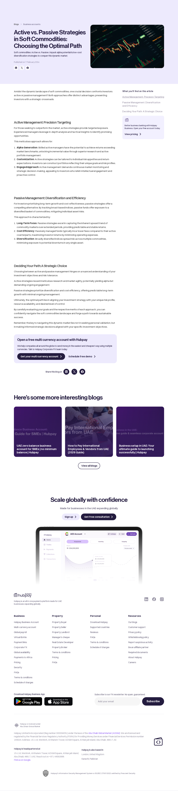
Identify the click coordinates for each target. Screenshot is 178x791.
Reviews (94, 632)
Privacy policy (134, 632)
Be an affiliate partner (138, 647)
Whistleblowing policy (138, 637)
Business (19, 616)
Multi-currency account (25, 627)
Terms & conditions (23, 677)
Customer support (137, 627)
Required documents (138, 652)
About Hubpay (135, 657)
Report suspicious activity (140, 642)
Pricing (17, 662)
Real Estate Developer (63, 642)
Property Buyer (59, 622)
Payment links (20, 642)
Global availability (22, 652)
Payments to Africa (23, 657)
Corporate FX (20, 647)
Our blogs (132, 622)
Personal (95, 616)
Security (18, 667)
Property (57, 616)
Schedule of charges (23, 682)
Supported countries (100, 627)
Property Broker (59, 647)
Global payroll (20, 632)
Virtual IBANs (20, 637)
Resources (134, 616)
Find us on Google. (22, 759)
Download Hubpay (99, 622)
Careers (132, 662)
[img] (28, 701)
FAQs (16, 672)
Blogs (16, 24)
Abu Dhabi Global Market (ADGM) (104, 733)
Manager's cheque (61, 637)
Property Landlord (60, 632)
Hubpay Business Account (26, 622)
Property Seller (59, 627)
